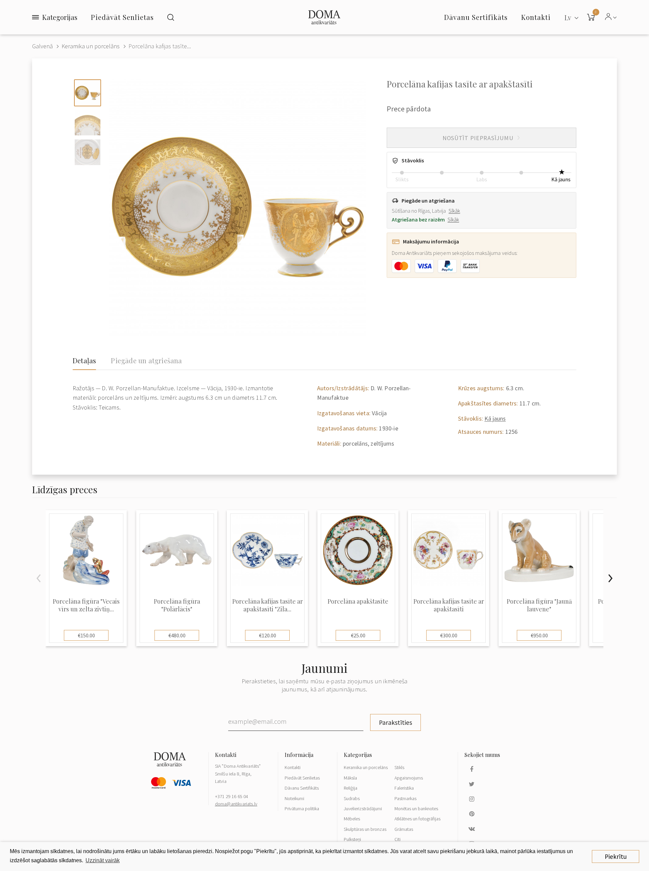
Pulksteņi (352, 839)
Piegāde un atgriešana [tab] (146, 360)
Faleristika (404, 788)
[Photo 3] (87, 152)
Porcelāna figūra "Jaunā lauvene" (539, 605)
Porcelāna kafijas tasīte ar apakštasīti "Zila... (267, 605)
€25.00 (358, 635)
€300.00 (448, 635)
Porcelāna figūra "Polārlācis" (177, 605)
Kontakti (293, 767)
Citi (397, 839)
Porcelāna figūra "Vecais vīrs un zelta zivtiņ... (86, 605)
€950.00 (539, 635)
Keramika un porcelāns (91, 46)
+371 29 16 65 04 (231, 796)
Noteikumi (294, 798)
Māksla (350, 778)
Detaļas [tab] (84, 360)
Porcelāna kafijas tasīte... (159, 46)
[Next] (610, 578)
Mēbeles (352, 819)
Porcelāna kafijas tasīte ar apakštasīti (448, 605)
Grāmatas (403, 829)
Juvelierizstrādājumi (363, 809)
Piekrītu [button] (616, 856)
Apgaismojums (408, 778)
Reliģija (350, 788)
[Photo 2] (87, 122)
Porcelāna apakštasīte (358, 601)
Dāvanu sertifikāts (476, 17)
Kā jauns (495, 418)
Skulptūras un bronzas (365, 829)
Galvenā (42, 46)
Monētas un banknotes (416, 809)
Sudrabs (352, 798)
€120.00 (267, 635)
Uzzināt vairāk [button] (103, 860)
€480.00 (177, 635)
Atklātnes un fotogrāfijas (417, 819)
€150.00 (86, 635)
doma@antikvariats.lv (236, 804)
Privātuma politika (302, 809)
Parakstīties (395, 722)
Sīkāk (454, 210)
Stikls (399, 767)
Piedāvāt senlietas (122, 17)
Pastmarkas (405, 798)
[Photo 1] (87, 92)
